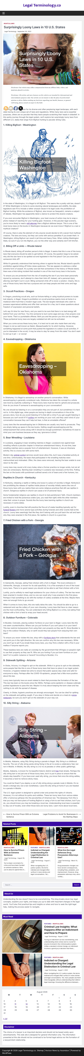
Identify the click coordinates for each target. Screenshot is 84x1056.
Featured (34, 847)
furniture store (50, 638)
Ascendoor (64, 1050)
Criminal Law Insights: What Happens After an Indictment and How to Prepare (61, 929)
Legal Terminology (10, 31)
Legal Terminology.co (42, 5)
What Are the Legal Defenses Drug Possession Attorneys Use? (68, 853)
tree (57, 771)
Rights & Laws (9, 23)
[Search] (80, 13)
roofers (31, 417)
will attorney (32, 223)
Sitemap (40, 1050)
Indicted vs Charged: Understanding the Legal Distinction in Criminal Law (40, 853)
